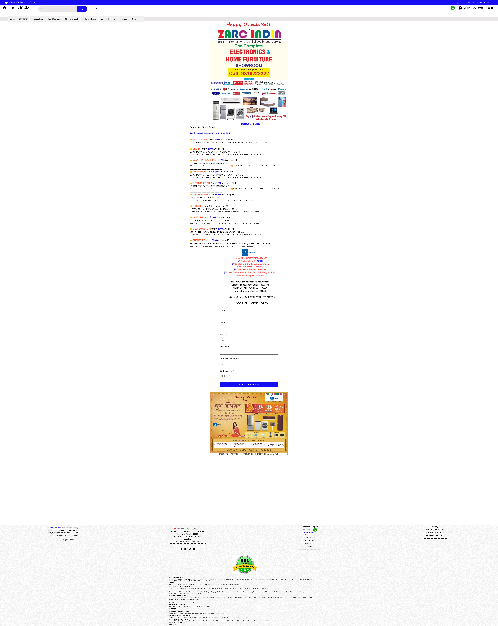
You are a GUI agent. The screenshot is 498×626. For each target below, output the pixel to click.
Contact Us (309, 538)
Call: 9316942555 (259, 291)
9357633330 (269, 297)
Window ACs (282, 579)
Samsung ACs (249, 579)
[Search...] (82, 9)
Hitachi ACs (230, 579)
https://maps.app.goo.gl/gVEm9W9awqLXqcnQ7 (188, 541)
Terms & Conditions (435, 533)
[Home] (4, 7)
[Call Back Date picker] (222, 364)
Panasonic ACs (239, 579)
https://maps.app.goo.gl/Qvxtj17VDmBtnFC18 (63, 540)
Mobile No (224, 334)
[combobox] (249, 352)
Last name (224, 322)
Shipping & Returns (435, 530)
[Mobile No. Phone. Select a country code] (224, 339)
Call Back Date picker (229, 359)
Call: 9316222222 (253, 297)
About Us (309, 543)
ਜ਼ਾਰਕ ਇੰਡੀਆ (21, 8)
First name (225, 310)
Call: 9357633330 (261, 282)
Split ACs (274, 579)
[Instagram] (185, 549)
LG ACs (187, 579)
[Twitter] (189, 549)
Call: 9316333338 (261, 285)
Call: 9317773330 (259, 288)
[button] (490, 8)
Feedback (309, 540)
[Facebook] (181, 549)
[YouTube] (194, 549)
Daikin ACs (180, 579)
